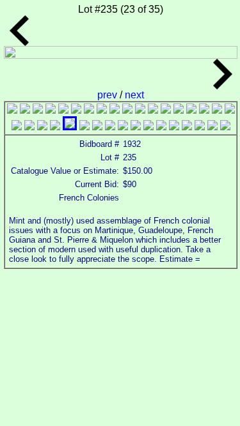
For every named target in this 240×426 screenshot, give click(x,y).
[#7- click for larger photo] (89, 110)
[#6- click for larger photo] (76, 110)
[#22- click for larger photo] (55, 126)
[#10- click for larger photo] (127, 110)
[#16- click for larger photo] (204, 110)
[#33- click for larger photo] (200, 126)
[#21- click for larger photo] (42, 126)
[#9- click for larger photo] (114, 110)
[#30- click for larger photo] (161, 126)
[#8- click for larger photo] (102, 110)
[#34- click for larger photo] (212, 126)
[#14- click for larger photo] (178, 110)
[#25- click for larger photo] (97, 126)
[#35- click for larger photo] (225, 126)
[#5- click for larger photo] (63, 110)
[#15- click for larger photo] (191, 110)
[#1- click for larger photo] (12, 110)
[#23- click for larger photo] (70, 126)
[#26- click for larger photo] (110, 126)
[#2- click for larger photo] (25, 110)
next (134, 94)
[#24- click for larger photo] (84, 126)
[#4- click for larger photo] (50, 110)
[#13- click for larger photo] (166, 110)
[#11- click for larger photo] (140, 110)
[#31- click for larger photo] (174, 126)
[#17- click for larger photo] (217, 110)
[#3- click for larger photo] (38, 110)
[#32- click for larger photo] (187, 126)
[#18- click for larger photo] (230, 110)
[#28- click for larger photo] (136, 126)
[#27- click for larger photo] (123, 126)
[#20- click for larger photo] (29, 126)
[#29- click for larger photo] (148, 126)
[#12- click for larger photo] (153, 110)
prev (108, 94)
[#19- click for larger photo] (17, 126)
